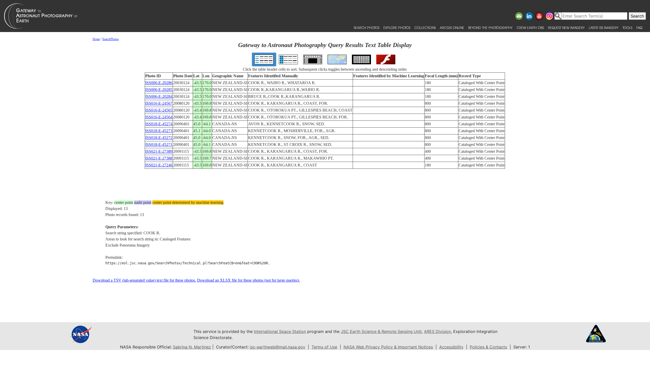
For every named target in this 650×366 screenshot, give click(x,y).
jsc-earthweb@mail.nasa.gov (277, 346)
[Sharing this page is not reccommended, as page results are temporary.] (324, 16)
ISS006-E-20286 (158, 83)
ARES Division (437, 331)
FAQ (639, 27)
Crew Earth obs (530, 27)
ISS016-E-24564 (158, 117)
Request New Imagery (566, 27)
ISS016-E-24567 (158, 103)
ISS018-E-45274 (158, 124)
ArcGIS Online (452, 27)
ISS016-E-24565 (158, 110)
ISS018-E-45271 (158, 144)
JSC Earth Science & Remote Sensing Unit (381, 331)
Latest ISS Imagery (604, 27)
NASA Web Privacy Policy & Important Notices (388, 346)
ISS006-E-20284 (158, 96)
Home (96, 39)
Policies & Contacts (488, 346)
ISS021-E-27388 (158, 158)
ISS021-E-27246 (158, 165)
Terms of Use (324, 346)
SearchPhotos (110, 39)
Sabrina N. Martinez (192, 346)
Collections (425, 27)
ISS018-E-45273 (158, 131)
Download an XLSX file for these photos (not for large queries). (248, 280)
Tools (627, 27)
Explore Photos (396, 27)
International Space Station (280, 331)
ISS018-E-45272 (158, 137)
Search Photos (366, 27)
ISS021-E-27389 (158, 151)
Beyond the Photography (490, 27)
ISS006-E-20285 (158, 89)
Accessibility (451, 346)
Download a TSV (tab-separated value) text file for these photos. (144, 280)
